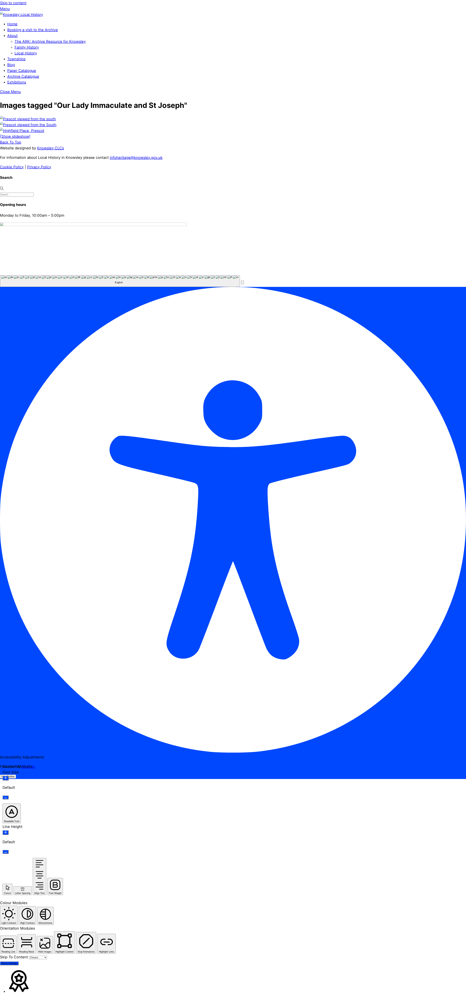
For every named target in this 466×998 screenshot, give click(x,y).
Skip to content (13, 3)
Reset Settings (9, 963)
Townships (16, 59)
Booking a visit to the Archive (32, 30)
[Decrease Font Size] (6, 797)
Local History (26, 53)
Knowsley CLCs (50, 148)
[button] (242, 282)
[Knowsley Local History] (21, 14)
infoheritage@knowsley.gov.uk (136, 157)
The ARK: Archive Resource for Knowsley (50, 41)
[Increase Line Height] (6, 832)
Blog (11, 65)
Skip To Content (14, 957)
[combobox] (120, 281)
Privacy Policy (39, 167)
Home (12, 24)
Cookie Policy (12, 167)
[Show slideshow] (15, 136)
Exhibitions (16, 82)
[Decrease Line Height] (6, 852)
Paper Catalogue (21, 70)
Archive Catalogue (23, 76)
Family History (27, 47)
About (12, 35)
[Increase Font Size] (6, 778)
